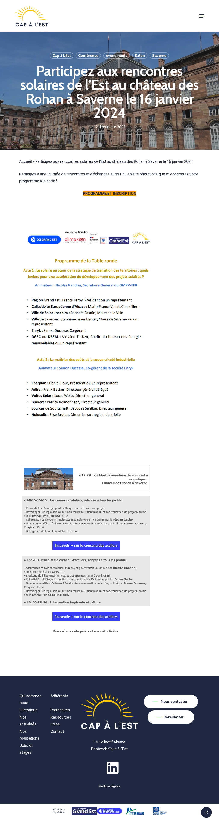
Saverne (159, 55)
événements (116, 55)
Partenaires (60, 710)
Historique (28, 710)
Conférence (88, 55)
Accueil (25, 161)
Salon (140, 55)
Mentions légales (109, 786)
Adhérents (59, 696)
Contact (57, 731)
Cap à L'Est (61, 55)
